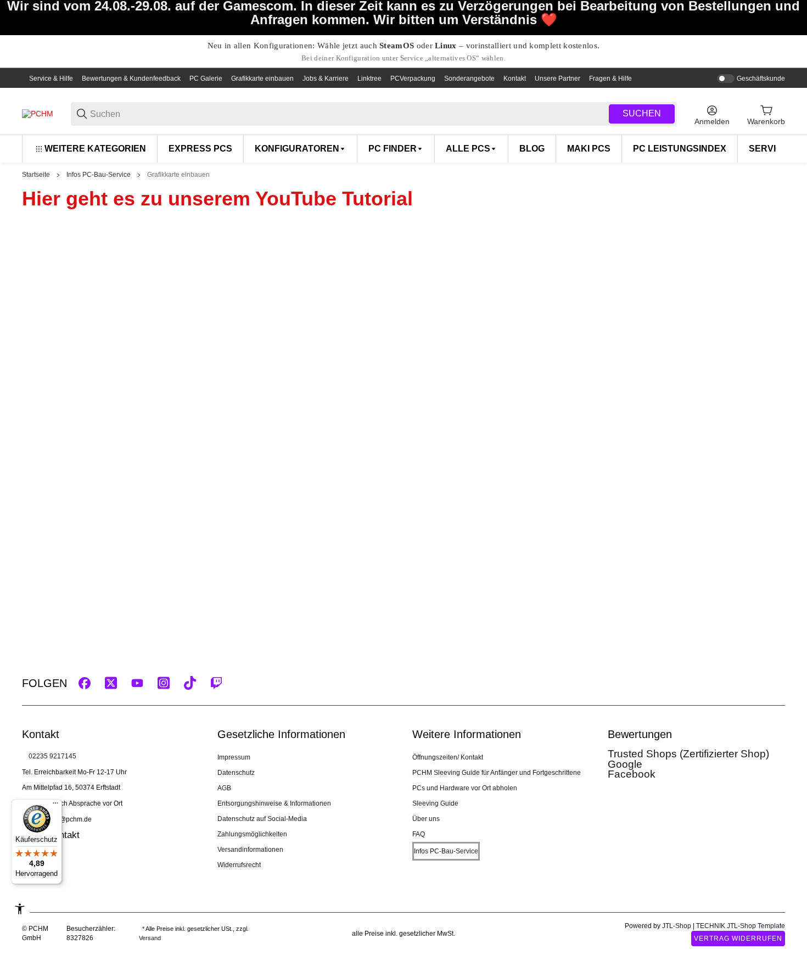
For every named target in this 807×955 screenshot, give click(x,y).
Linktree (369, 78)
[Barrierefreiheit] (20, 909)
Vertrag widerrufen (738, 938)
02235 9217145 (52, 756)
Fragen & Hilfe (610, 78)
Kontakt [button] (64, 835)
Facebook (631, 774)
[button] (776, 683)
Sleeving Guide (435, 803)
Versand (150, 938)
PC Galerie (205, 78)
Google (625, 764)
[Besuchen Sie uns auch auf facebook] (84, 683)
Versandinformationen (250, 849)
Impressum (233, 757)
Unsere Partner (557, 78)
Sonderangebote (469, 78)
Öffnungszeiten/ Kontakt (447, 757)
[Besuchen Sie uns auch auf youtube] (137, 683)
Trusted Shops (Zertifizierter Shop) (688, 753)
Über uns (426, 819)
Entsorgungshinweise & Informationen (274, 803)
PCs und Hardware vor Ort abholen (464, 788)
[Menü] (55, 805)
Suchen (642, 113)
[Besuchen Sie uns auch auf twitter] (111, 683)
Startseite (36, 174)
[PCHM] (37, 113)
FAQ (418, 834)
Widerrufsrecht (239, 865)
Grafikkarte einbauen (262, 78)
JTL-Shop (677, 926)
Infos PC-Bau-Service (98, 174)
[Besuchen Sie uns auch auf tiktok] (190, 683)
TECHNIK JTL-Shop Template (740, 926)
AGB (224, 788)
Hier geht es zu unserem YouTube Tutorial (217, 198)
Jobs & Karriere (325, 78)
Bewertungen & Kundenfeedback (131, 78)
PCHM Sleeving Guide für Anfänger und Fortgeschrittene (496, 773)
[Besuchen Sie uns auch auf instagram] (163, 683)
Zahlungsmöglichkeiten (252, 834)
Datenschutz (236, 773)
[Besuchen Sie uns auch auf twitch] (216, 683)
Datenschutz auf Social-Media (262, 819)
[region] (403, 149)
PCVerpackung (412, 78)
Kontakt (514, 78)
